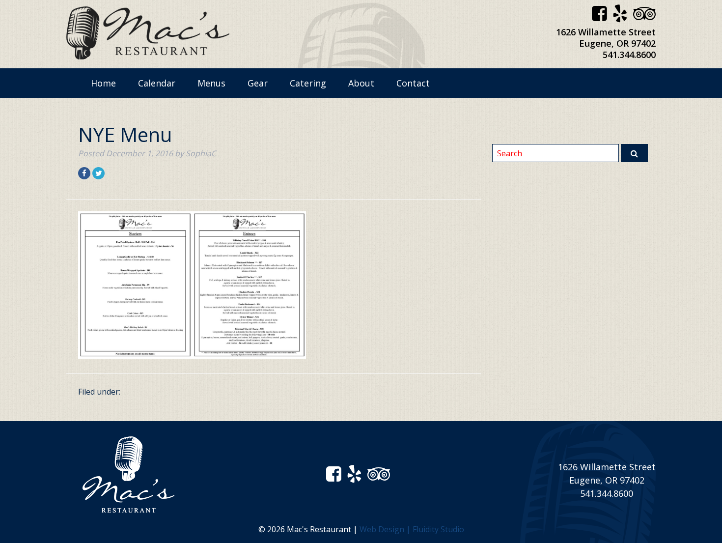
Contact (413, 83)
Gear (258, 83)
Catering (308, 83)
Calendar (156, 83)
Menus (211, 83)
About (361, 83)
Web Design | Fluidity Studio (412, 529)
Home (103, 83)
